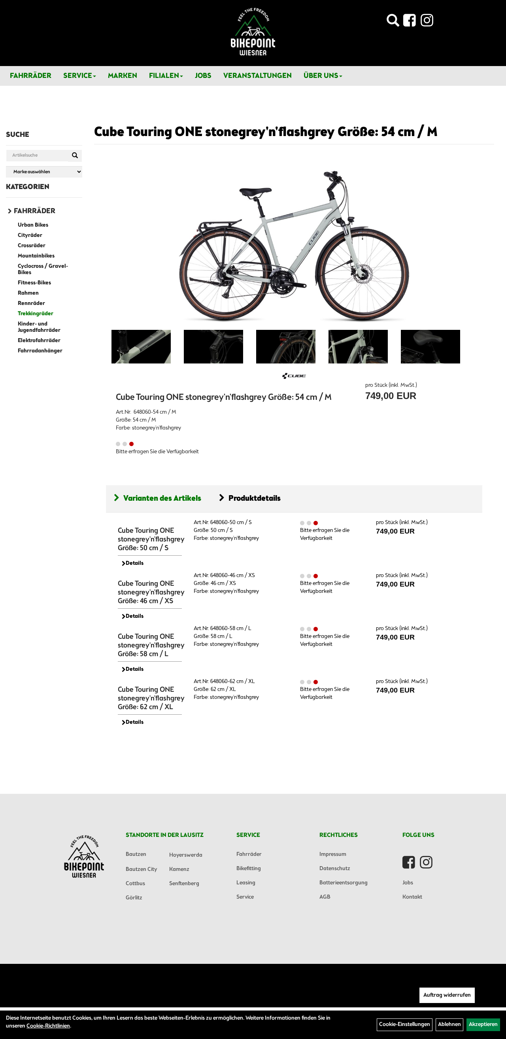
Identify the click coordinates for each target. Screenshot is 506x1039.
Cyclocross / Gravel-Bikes (43, 269)
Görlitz (134, 898)
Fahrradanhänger (40, 351)
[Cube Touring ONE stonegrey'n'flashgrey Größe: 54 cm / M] (294, 245)
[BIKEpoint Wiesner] (253, 31)
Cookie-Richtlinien (48, 1026)
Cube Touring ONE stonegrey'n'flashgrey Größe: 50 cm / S (151, 539)
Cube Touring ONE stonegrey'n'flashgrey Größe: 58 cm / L (151, 645)
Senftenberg (184, 884)
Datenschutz (334, 868)
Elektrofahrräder (39, 340)
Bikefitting (248, 868)
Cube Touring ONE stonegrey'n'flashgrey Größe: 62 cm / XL (151, 698)
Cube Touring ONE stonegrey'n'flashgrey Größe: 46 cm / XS (151, 592)
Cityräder (30, 235)
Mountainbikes (36, 256)
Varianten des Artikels (162, 498)
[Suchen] (75, 156)
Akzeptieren (483, 1024)
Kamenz (179, 869)
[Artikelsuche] (393, 22)
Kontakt (412, 897)
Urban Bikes (33, 225)
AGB (324, 897)
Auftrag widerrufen (447, 995)
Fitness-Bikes (34, 283)
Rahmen (28, 293)
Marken (122, 76)
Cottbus (135, 884)
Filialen (164, 76)
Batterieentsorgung (343, 883)
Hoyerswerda (185, 855)
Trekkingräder (35, 314)
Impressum (332, 854)
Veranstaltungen (257, 76)
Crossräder (31, 246)
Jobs (203, 76)
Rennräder (31, 303)
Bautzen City (141, 869)
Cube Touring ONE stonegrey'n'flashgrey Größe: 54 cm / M (266, 132)
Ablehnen (449, 1024)
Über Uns (321, 76)
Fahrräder (30, 76)
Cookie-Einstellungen (404, 1024)
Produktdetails (254, 498)
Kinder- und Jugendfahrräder (39, 327)
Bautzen (136, 854)
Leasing (245, 883)
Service (77, 76)
